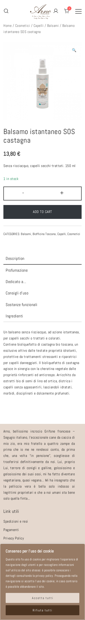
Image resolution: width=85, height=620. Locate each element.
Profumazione (17, 270)
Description (15, 258)
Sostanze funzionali (21, 304)
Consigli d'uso (17, 293)
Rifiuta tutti (42, 610)
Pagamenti (11, 529)
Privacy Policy (13, 538)
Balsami (53, 25)
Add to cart (42, 211)
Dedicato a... (16, 281)
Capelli (39, 25)
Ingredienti (14, 316)
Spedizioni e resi (15, 521)
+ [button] (62, 193)
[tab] (42, 259)
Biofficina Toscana (44, 234)
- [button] (23, 193)
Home (7, 25)
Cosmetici (22, 25)
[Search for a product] (6, 11)
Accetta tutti (42, 598)
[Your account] (55, 11)
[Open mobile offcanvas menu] (78, 11)
